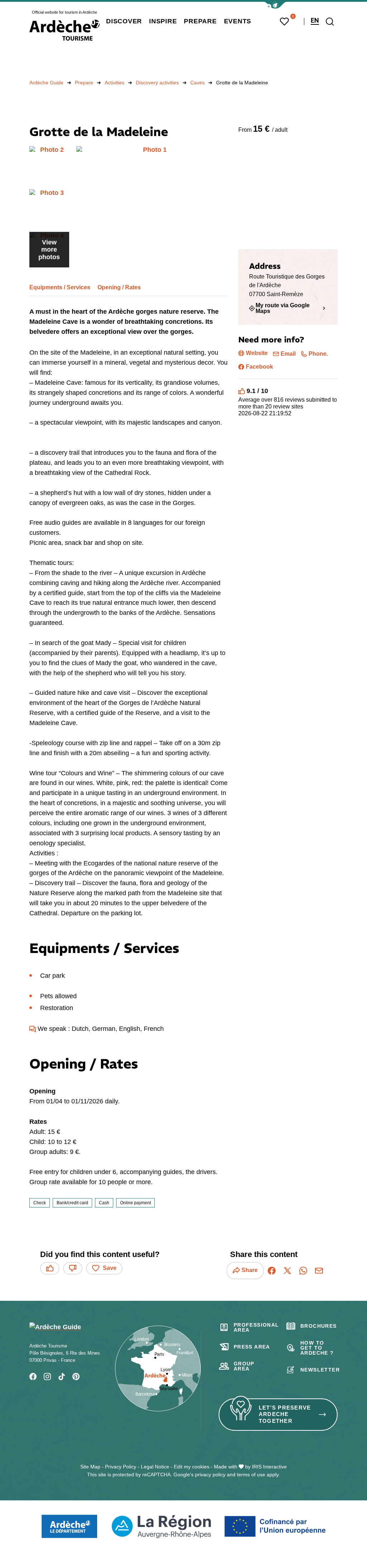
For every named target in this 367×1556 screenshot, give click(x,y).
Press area (252, 1347)
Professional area (256, 1327)
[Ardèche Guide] (64, 30)
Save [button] (109, 1268)
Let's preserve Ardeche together (285, 1414)
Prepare (84, 82)
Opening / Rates (119, 287)
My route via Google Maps (283, 308)
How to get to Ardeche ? (317, 1347)
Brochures (318, 1326)
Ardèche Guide (46, 82)
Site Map (90, 1466)
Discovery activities (157, 82)
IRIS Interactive (269, 1466)
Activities (114, 82)
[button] (275, 5)
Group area (244, 1366)
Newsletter (320, 1370)
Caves (197, 82)
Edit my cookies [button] (191, 1466)
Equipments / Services (59, 287)
